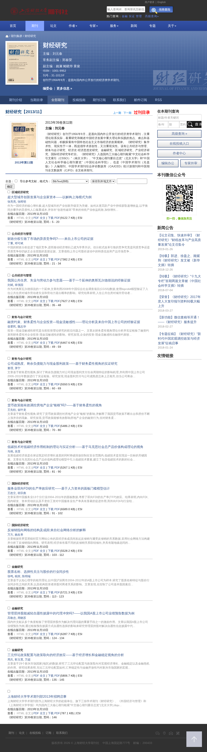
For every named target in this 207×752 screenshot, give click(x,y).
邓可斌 (19, 243)
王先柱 (11, 409)
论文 (53, 25)
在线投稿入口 (179, 143)
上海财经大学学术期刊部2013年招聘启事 (37, 696)
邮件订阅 (140, 100)
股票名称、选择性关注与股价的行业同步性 (38, 571)
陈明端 (26, 576)
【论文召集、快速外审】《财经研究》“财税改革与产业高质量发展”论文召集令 (179, 240)
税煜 (17, 576)
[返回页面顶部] (194, 739)
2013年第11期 (24, 162)
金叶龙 (22, 409)
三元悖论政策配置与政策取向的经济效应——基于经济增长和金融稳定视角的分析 (65, 655)
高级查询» (152, 16)
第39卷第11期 (24, 221)
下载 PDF (54, 217)
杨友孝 (19, 534)
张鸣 (10, 576)
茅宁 (17, 368)
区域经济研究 (20, 192)
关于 (171, 25)
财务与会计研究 (22, 317)
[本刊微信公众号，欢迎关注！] (179, 197)
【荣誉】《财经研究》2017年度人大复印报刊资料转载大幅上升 (179, 301)
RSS (158, 100)
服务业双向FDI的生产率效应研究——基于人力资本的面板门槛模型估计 (58, 488)
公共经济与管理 (22, 233)
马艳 (10, 451)
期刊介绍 (15, 100)
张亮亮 (11, 201)
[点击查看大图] (23, 140)
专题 (152, 25)
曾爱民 (11, 326)
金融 (125, 16)
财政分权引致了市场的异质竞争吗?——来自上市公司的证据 (50, 238)
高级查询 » (179, 133)
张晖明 (22, 201)
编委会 (48, 88)
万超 (28, 659)
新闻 (134, 25)
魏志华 (22, 326)
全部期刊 (57, 100)
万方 (10, 534)
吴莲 (17, 451)
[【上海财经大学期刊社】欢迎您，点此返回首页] (39, 10)
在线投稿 (35, 732)
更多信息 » (64, 88)
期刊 (35, 25)
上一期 (117, 112)
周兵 (10, 659)
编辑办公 (167, 163)
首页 (13, 25)
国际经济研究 (20, 483)
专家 (92, 25)
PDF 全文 (39, 217)
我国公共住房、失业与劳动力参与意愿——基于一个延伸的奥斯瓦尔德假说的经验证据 (68, 280)
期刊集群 (16, 36)
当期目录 (36, 100)
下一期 (127, 112)
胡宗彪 (22, 493)
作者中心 (179, 153)
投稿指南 (79, 100)
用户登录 (149, 2)
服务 (113, 25)
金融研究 (17, 566)
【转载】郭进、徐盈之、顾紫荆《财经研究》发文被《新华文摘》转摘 (179, 260)
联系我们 (119, 100)
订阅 (48, 732)
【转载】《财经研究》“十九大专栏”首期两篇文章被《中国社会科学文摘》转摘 (179, 281)
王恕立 (11, 493)
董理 (10, 368)
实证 (132, 16)
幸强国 (19, 284)
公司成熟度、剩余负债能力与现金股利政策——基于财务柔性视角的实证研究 (62, 363)
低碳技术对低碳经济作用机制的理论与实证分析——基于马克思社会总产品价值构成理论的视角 (75, 447)
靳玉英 (19, 659)
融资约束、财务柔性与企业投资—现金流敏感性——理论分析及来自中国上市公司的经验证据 (73, 322)
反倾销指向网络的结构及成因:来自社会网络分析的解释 (46, 530)
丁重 (10, 243)
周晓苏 (22, 617)
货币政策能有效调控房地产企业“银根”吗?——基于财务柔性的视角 (54, 405)
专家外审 (190, 163)
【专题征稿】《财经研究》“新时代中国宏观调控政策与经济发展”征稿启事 (179, 338)
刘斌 (10, 284)
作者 (72, 25)
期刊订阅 (99, 100)
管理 (139, 16)
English (161, 2)
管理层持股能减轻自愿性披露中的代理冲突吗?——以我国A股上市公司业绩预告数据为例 (70, 613)
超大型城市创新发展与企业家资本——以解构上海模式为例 (49, 197)
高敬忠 (11, 617)
